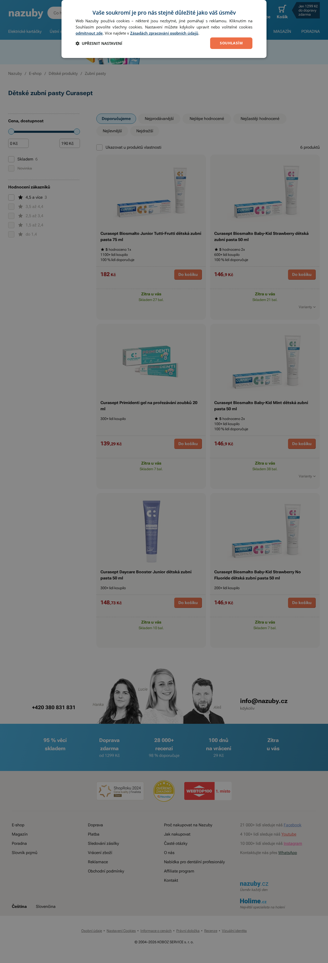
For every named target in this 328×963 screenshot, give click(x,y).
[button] (99, 43)
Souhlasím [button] (231, 43)
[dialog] (163, 29)
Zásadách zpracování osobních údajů (164, 33)
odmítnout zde (89, 33)
